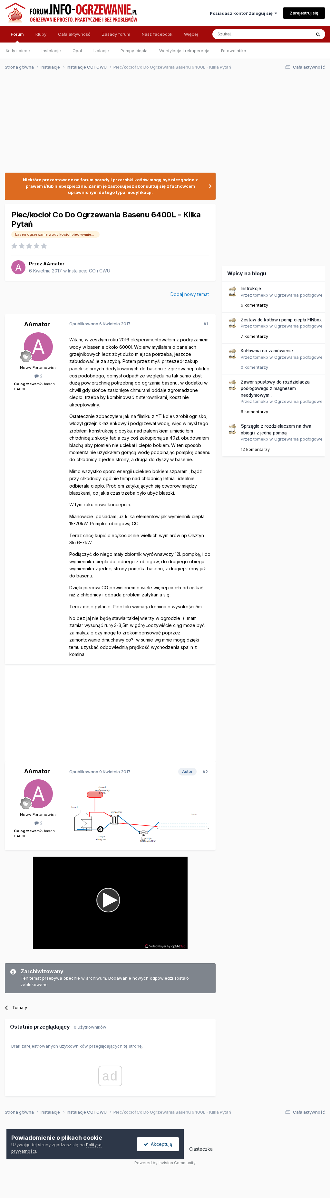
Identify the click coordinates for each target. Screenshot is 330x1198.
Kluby (40, 34)
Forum (17, 34)
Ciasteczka (201, 1149)
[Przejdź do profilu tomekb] (232, 291)
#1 (206, 323)
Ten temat (292, 34)
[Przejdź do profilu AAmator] (18, 267)
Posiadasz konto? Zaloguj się (242, 13)
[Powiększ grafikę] (139, 813)
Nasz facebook (157, 34)
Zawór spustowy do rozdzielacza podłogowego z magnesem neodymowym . (275, 388)
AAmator (53, 263)
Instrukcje (251, 288)
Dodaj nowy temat (189, 294)
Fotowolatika (233, 50)
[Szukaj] (318, 34)
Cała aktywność (74, 34)
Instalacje (51, 50)
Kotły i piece (18, 50)
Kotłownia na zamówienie (267, 350)
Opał (77, 50)
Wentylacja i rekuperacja (184, 50)
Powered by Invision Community (165, 1162)
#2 (205, 771)
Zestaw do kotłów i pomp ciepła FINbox (281, 319)
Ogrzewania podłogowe (298, 295)
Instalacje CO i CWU (89, 270)
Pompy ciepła (134, 50)
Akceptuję (160, 1144)
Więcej (191, 34)
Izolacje (101, 50)
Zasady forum (116, 34)
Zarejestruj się (304, 12)
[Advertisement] (162, 125)
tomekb (260, 295)
